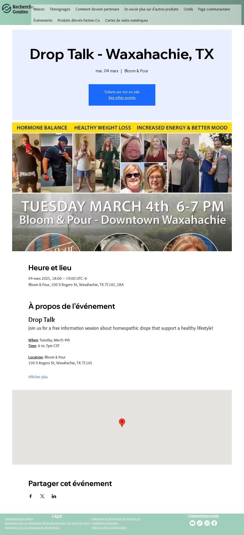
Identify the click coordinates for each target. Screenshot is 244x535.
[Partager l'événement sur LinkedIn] (54, 496)
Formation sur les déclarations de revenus (32, 527)
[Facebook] (214, 523)
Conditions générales (105, 523)
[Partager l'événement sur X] (42, 496)
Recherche (23, 6)
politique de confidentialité (109, 527)
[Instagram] (207, 523)
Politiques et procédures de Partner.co (116, 518)
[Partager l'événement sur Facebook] (30, 496)
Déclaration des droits (19, 518)
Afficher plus (38, 377)
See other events (122, 97)
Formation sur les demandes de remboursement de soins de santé (47, 523)
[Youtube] (192, 523)
